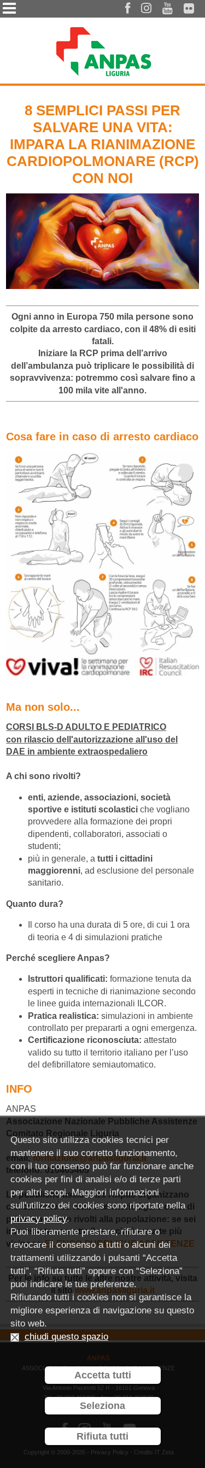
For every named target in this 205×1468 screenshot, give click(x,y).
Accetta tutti (102, 1375)
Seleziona (102, 1405)
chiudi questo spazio (66, 1336)
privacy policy (38, 1218)
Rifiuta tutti (102, 1436)
